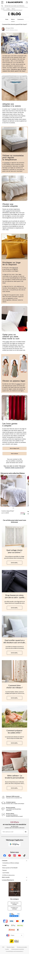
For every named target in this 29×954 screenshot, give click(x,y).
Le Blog (8, 8)
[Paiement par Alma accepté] (11, 929)
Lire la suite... (14, 562)
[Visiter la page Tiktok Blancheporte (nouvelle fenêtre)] (24, 855)
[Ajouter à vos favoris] (23, 476)
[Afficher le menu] (2, 2)
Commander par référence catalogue (10, 863)
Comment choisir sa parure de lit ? (14, 467)
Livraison (4, 865)
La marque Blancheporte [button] (8, 880)
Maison (13, 8)
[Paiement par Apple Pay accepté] (7, 925)
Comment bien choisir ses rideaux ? (14, 686)
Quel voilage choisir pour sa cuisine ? (14, 551)
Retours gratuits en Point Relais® (9, 867)
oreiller (7, 341)
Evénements (21, 19)
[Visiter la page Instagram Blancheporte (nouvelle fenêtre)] (14, 855)
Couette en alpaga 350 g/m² (7, 511)
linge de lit (15, 267)
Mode (6, 19)
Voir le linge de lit (14, 448)
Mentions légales (10, 947)
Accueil (2, 8)
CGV (3, 947)
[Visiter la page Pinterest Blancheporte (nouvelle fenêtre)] (9, 855)
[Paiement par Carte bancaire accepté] (5, 921)
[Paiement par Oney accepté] (20, 925)
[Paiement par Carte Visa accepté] (11, 921)
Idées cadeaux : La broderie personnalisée (14, 776)
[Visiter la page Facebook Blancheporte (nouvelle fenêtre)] (4, 855)
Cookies (7, 949)
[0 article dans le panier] (27, 2)
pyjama (18, 384)
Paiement (4, 870)
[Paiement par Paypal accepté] (23, 921)
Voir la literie (14, 453)
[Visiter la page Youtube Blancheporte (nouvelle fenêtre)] (19, 855)
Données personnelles (22, 947)
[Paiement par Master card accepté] (17, 921)
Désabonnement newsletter (17, 949)
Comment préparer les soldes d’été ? (14, 731)
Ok (25, 831)
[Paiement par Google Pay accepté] (13, 925)
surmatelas (7, 162)
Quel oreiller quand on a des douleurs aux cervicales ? (14, 642)
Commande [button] (4, 860)
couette (8, 211)
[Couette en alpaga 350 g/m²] (13, 491)
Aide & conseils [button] (6, 877)
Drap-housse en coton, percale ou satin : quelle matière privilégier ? (14, 597)
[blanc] (13, 508)
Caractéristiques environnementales (14, 951)
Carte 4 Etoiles (5, 872)
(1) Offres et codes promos (8, 875)
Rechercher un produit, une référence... (15, 6)
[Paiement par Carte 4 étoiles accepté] (17, 929)
